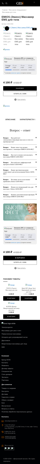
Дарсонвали (6, 340)
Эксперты (5, 377)
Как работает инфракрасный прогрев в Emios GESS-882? (17, 163)
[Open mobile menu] (37, 3)
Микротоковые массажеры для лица (14, 344)
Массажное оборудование (17, 10)
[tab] (10, 120)
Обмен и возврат (7, 400)
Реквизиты (5, 365)
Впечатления (6, 406)
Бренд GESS (6, 360)
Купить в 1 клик (20, 94)
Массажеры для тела (9, 12)
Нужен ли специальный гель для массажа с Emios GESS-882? (18, 188)
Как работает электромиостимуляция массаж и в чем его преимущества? (18, 140)
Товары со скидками (9, 388)
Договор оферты (7, 368)
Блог (3, 403)
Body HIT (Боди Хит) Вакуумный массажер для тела (29, 290)
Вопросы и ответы (8, 409)
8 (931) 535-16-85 (10, 436)
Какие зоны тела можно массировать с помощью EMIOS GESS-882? (18, 148)
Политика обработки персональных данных (17, 412)
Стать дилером (7, 374)
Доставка (5, 394)
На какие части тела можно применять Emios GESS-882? (16, 180)
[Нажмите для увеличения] (7, 28)
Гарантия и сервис (8, 397)
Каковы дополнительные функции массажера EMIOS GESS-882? (19, 195)
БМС (3, 347)
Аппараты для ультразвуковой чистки (15, 337)
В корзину (20, 88)
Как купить (20, 99)
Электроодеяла (7, 327)
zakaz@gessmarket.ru (11, 421)
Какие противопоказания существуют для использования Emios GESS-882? (19, 172)
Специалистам (7, 371)
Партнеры (5, 380)
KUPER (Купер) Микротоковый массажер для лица (11, 308)
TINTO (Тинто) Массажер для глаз (11, 289)
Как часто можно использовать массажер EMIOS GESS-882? (18, 156)
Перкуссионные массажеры (11, 334)
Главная (4, 10)
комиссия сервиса (15, 73)
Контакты (5, 362)
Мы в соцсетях (9, 445)
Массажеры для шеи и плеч (11, 330)
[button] (11, 298)
